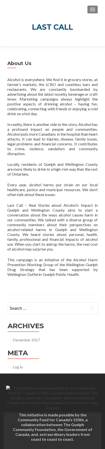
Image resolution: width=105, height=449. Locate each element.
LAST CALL (52, 27)
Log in (18, 367)
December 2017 (26, 339)
